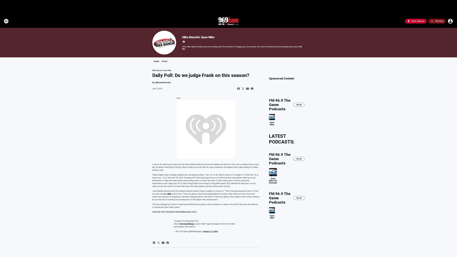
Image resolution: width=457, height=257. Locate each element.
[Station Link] (228, 21)
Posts (164, 61)
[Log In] (450, 21)
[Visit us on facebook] (183, 41)
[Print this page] (252, 88)
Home (156, 61)
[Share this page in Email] (247, 88)
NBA (169, 194)
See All (299, 105)
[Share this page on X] (243, 88)
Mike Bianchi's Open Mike (198, 37)
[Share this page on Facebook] (238, 88)
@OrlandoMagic (187, 224)
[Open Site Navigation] (6, 21)
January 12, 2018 (210, 231)
